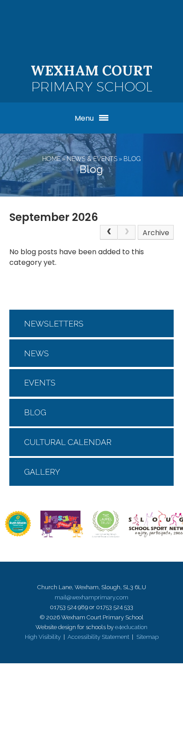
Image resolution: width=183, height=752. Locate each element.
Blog (132, 158)
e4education (131, 627)
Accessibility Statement (98, 637)
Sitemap (147, 637)
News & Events (92, 158)
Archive (156, 233)
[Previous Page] (109, 232)
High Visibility (43, 637)
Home (51, 158)
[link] (126, 232)
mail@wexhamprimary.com (91, 597)
